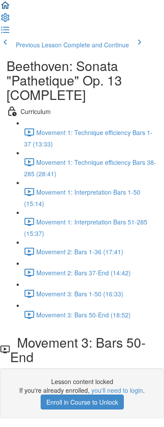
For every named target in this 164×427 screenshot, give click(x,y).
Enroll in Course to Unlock (82, 402)
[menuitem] (5, 20)
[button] (5, 8)
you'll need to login (117, 390)
